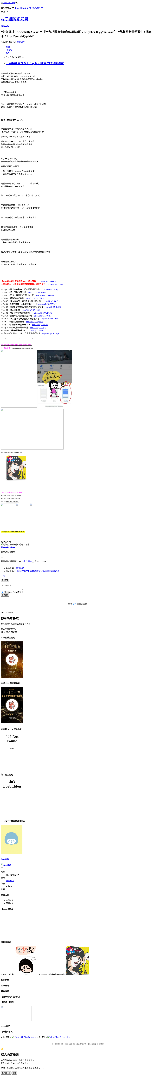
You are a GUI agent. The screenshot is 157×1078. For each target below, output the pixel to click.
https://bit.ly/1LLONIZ (35, 298)
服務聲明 (102, 1044)
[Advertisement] (41, 114)
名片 (8, 53)
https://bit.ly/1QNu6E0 (31, 310)
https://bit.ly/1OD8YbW (47, 304)
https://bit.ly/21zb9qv (40, 325)
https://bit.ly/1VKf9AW (45, 295)
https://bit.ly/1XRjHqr (50, 289)
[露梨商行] (37, 528)
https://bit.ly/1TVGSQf (47, 281)
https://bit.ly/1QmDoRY (43, 313)
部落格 (9, 50)
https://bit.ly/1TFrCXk (42, 316)
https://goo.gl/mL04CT (12, 501)
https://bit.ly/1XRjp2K (52, 307)
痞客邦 (24, 561)
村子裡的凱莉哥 (14, 19)
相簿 (8, 47)
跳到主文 (5, 26)
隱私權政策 (92, 1044)
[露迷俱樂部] (23, 528)
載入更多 (5, 580)
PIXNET (60, 1044)
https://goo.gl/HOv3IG (14, 498)
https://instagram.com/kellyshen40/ (11, 452)
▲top (3, 575)
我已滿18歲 (6, 1073)
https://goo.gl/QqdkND (14, 495)
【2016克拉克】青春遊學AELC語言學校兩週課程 (37, 571)
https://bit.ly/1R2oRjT (50, 333)
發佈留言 (5, 595)
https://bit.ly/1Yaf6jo (38, 328)
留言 (30, 561)
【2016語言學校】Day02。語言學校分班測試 (35, 63)
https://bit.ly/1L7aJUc (35, 330)
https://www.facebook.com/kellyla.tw (22, 348)
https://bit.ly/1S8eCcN (51, 301)
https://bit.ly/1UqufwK (34, 322)
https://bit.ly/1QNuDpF (37, 292)
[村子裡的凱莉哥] (8, 528)
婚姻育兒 (21, 42)
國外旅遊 (20, 568)
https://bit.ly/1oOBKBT (50, 319)
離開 (14, 1073)
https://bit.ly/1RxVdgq (54, 284)
